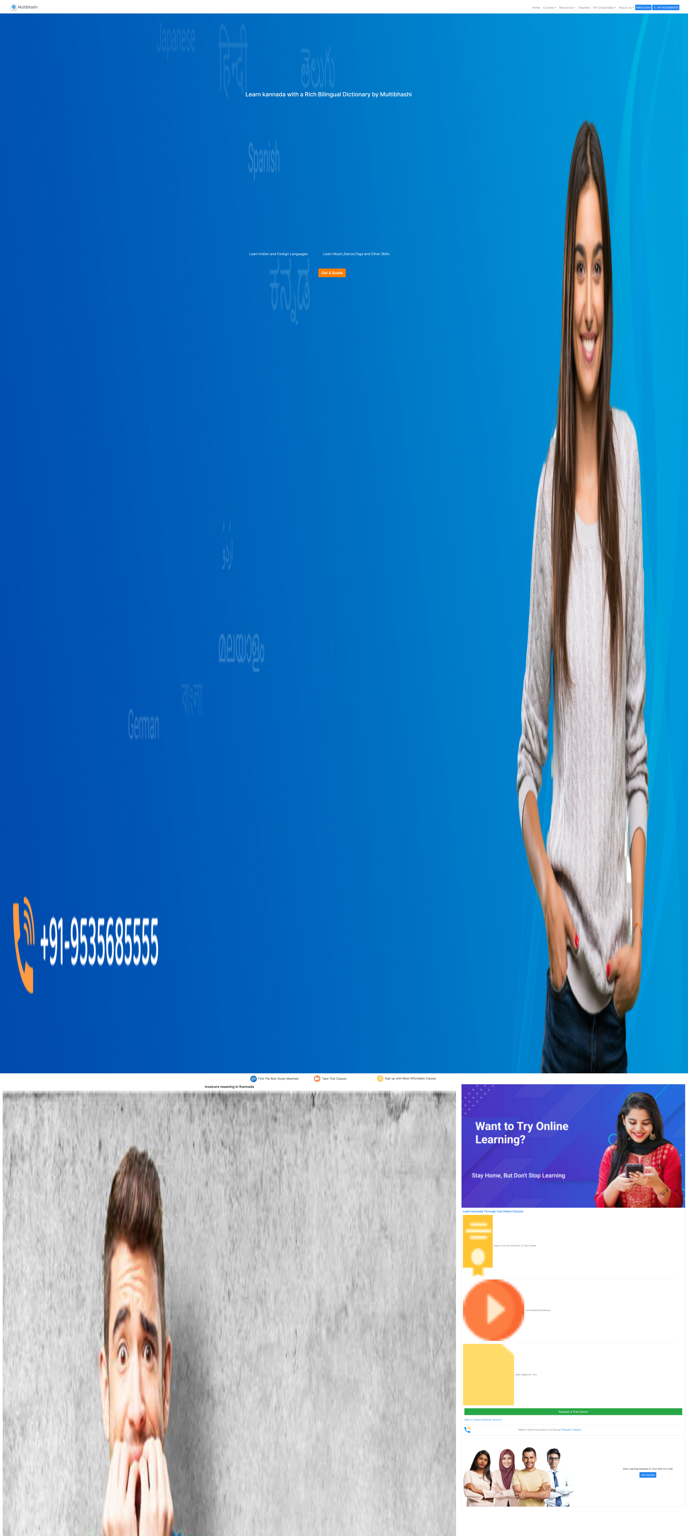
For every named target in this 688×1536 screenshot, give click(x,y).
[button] (550, 7)
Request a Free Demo (573, 1411)
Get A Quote (332, 273)
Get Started (648, 1474)
